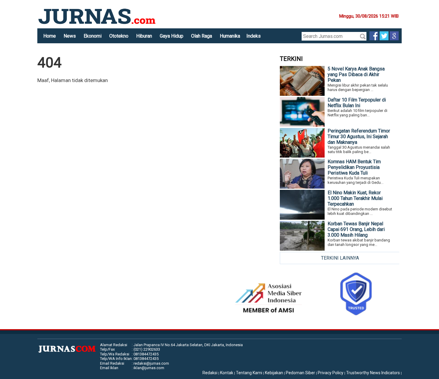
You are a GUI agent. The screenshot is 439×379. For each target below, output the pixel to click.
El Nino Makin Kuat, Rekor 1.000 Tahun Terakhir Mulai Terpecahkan (355, 198)
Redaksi (209, 372)
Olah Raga (201, 36)
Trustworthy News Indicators (373, 372)
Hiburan (144, 36)
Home (49, 36)
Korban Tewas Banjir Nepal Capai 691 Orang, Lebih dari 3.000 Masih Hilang (356, 229)
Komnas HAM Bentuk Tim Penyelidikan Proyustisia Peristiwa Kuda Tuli (354, 167)
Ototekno (118, 36)
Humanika (230, 36)
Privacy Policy (330, 372)
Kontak (226, 372)
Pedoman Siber (300, 372)
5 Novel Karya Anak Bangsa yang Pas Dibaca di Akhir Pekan (356, 74)
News (70, 36)
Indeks (253, 36)
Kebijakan (274, 372)
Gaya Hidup (171, 36)
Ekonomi (93, 36)
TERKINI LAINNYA (340, 258)
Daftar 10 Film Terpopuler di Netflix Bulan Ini (357, 102)
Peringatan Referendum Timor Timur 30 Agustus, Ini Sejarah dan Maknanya (359, 136)
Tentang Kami (249, 372)
